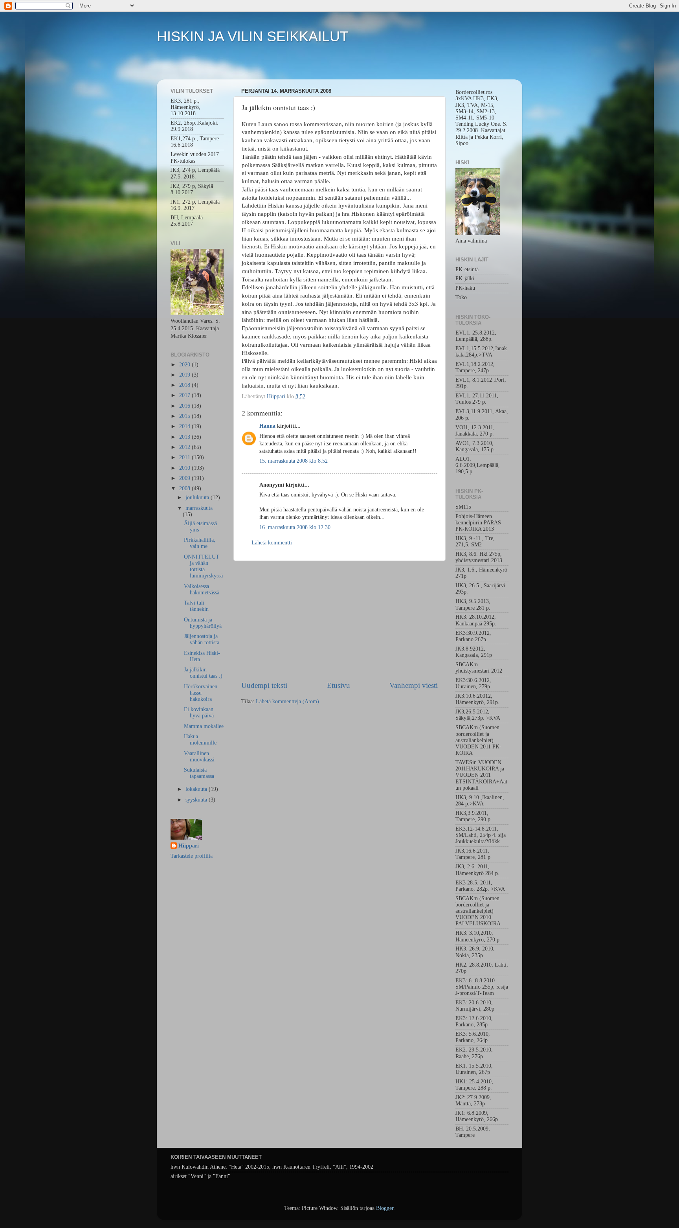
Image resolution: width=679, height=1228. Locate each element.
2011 (185, 457)
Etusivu (338, 685)
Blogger (384, 1208)
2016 (185, 406)
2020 (185, 365)
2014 (185, 426)
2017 (185, 395)
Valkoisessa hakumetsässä (201, 589)
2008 (185, 488)
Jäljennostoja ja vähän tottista (201, 639)
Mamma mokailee (204, 726)
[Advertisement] (339, 621)
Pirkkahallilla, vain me (199, 543)
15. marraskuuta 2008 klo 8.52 (293, 461)
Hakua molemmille (200, 739)
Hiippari (188, 846)
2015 (185, 416)
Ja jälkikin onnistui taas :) (203, 673)
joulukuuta (198, 497)
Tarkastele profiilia (192, 856)
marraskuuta (199, 508)
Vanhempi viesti (413, 685)
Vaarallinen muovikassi (199, 756)
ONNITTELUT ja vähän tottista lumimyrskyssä (203, 566)
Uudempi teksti (264, 685)
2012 (185, 447)
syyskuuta (197, 800)
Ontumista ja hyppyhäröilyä (203, 623)
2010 (185, 468)
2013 (185, 437)
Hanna (267, 426)
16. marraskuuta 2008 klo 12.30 (294, 527)
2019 (185, 375)
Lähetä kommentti (271, 543)
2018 (185, 385)
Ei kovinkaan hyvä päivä (199, 712)
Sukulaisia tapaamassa (199, 773)
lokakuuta (197, 789)
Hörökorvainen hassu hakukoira (200, 693)
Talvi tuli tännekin (196, 606)
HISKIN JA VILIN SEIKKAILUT (253, 36)
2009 (185, 478)
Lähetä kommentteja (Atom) (287, 701)
